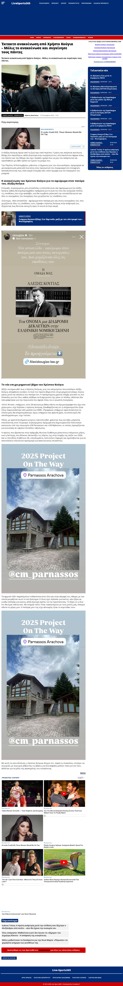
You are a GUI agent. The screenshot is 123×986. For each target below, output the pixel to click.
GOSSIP (63, 3)
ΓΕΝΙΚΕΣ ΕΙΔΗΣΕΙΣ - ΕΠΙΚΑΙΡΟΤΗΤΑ (12, 115)
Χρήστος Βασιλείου (31, 115)
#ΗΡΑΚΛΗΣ (47, 37)
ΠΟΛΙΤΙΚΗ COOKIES (79, 978)
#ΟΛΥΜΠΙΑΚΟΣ (58, 37)
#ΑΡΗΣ (38, 37)
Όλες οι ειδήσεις (104, 167)
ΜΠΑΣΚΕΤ (55, 3)
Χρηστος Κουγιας (10, 958)
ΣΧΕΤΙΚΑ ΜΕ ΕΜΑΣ (95, 978)
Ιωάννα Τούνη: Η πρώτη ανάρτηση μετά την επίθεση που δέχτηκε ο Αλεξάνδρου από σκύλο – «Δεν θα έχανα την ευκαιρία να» (34, 926)
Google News (44, 950)
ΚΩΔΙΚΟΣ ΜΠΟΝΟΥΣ (101, 3)
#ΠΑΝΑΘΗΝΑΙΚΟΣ (79, 37)
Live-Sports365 (61, 970)
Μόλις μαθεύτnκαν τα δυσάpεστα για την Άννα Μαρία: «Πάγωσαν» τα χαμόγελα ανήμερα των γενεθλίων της (35, 941)
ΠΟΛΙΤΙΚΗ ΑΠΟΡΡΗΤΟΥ (42, 978)
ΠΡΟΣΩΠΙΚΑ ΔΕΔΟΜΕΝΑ (61, 978)
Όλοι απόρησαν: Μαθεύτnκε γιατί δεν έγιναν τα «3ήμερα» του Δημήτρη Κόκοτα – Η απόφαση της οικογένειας (31, 934)
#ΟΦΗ (68, 37)
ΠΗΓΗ (83, 773)
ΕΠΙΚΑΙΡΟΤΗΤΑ (74, 3)
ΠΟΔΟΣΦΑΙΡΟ (44, 3)
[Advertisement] (61, 20)
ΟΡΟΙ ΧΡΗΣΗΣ (27, 978)
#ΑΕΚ (32, 37)
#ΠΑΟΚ (90, 37)
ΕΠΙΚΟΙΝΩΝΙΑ (86, 3)
